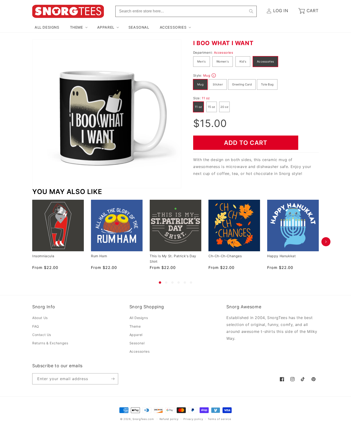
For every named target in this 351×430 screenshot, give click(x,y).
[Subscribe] (112, 378)
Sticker (218, 84)
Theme (135, 326)
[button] (78, 27)
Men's (201, 61)
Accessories (265, 61)
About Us (40, 318)
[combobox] (186, 11)
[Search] (251, 11)
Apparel (136, 335)
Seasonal (137, 343)
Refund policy (169, 419)
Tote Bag (267, 84)
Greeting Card (242, 84)
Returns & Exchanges (50, 343)
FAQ (35, 326)
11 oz (198, 107)
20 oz (224, 107)
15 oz (211, 107)
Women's (222, 61)
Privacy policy (193, 419)
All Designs (138, 318)
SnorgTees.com (143, 419)
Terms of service (219, 419)
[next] (326, 242)
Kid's (242, 61)
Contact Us (41, 335)
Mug (200, 84)
